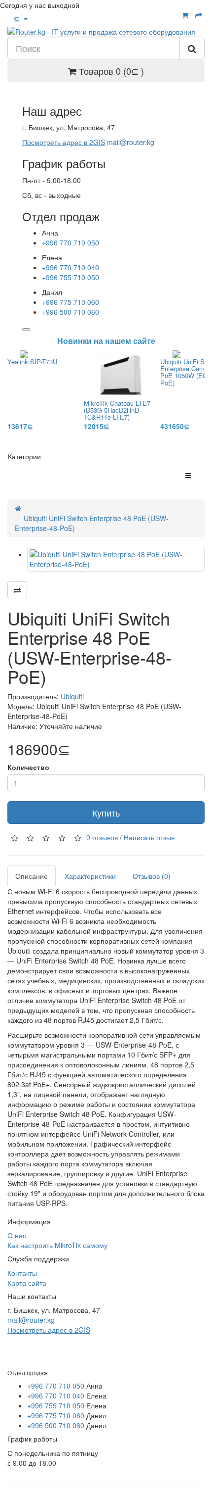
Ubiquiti (72, 696)
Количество (28, 767)
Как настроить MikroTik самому (57, 1245)
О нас (16, 1235)
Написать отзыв (149, 837)
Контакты (22, 1273)
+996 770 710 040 (70, 267)
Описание (31, 876)
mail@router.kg (130, 142)
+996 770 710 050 (70, 242)
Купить (106, 812)
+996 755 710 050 (70, 277)
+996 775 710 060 (70, 302)
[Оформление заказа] (198, 15)
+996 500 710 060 (70, 312)
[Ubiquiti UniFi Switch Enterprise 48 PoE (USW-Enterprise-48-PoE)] (116, 559)
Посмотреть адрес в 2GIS (63, 142)
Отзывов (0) (152, 876)
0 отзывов (102, 837)
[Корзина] (185, 15)
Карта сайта (26, 1283)
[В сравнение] (17, 589)
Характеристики (90, 876)
